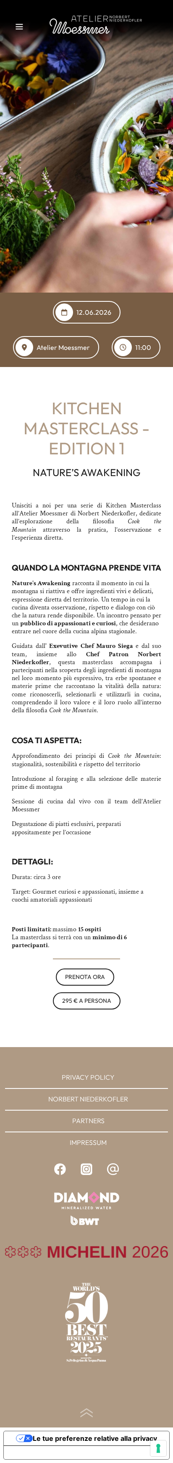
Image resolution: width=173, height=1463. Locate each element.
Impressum (88, 1142)
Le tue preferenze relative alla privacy (95, 1438)
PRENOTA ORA (85, 977)
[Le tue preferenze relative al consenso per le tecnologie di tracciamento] (158, 1448)
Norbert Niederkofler (88, 1099)
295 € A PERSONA (86, 1000)
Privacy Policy (88, 1077)
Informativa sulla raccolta (51, 1452)
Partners (88, 1120)
